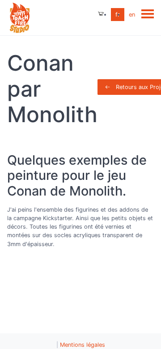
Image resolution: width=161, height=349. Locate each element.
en (132, 14)
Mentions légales (82, 344)
